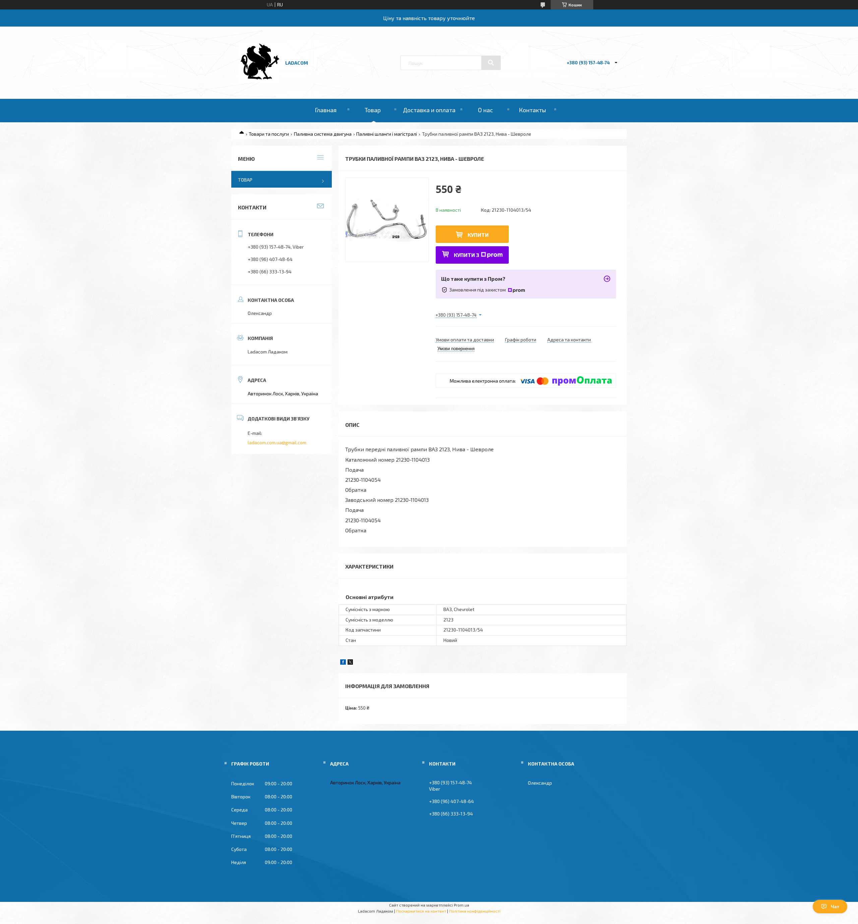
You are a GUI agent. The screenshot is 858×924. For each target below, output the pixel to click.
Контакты (532, 110)
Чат (835, 906)
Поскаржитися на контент (421, 911)
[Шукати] (491, 63)
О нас (485, 110)
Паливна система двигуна (323, 134)
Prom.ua (461, 905)
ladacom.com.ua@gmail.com (277, 442)
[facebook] (343, 663)
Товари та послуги (269, 134)
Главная (325, 110)
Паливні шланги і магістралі (386, 134)
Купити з (466, 255)
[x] (350, 663)
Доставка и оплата (429, 110)
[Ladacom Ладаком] (259, 81)
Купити (478, 235)
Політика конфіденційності (474, 911)
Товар (373, 110)
